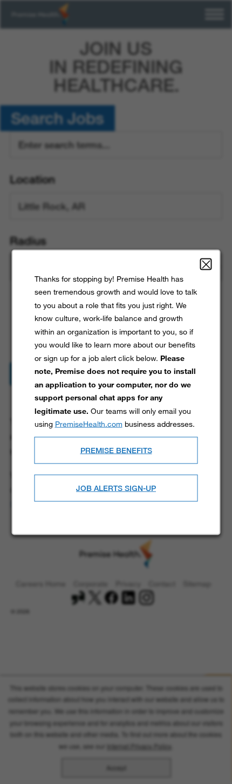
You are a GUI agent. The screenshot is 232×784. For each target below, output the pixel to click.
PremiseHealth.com (88, 423)
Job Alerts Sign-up (116, 487)
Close (206, 263)
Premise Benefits (116, 449)
